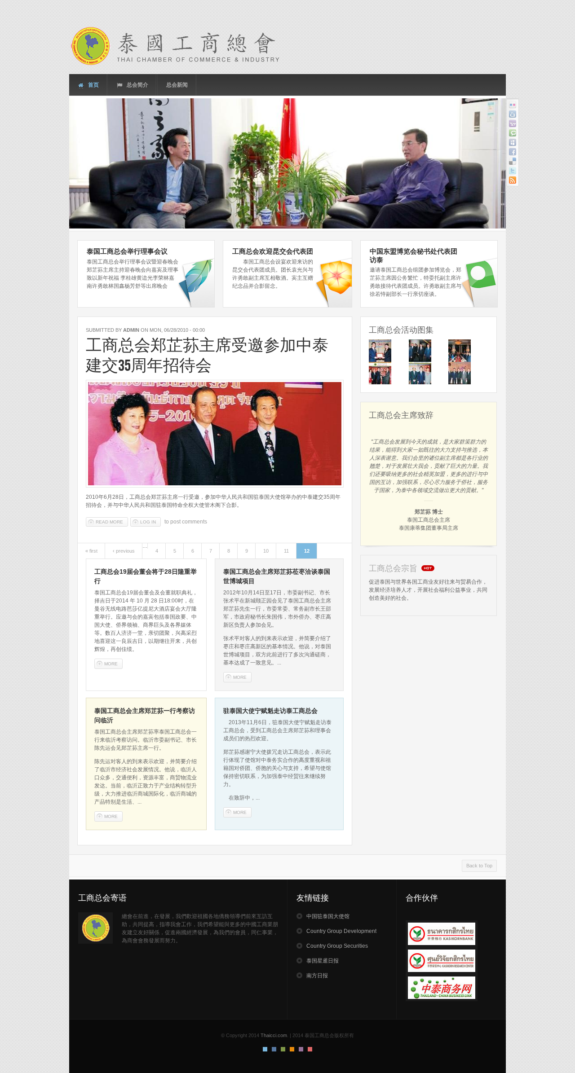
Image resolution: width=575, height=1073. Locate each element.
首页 (93, 85)
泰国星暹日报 (322, 961)
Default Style (265, 1049)
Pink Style (301, 1049)
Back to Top (479, 865)
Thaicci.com (274, 1035)
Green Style (283, 1049)
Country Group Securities (337, 946)
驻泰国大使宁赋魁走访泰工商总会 (270, 710)
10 (266, 551)
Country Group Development (341, 931)
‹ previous (124, 551)
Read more (112, 521)
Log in (148, 521)
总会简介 (136, 85)
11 (286, 551)
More (111, 663)
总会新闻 (177, 85)
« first (91, 551)
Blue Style (274, 1049)
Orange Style (292, 1049)
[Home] (181, 46)
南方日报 (317, 975)
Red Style (310, 1049)
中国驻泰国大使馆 (327, 916)
